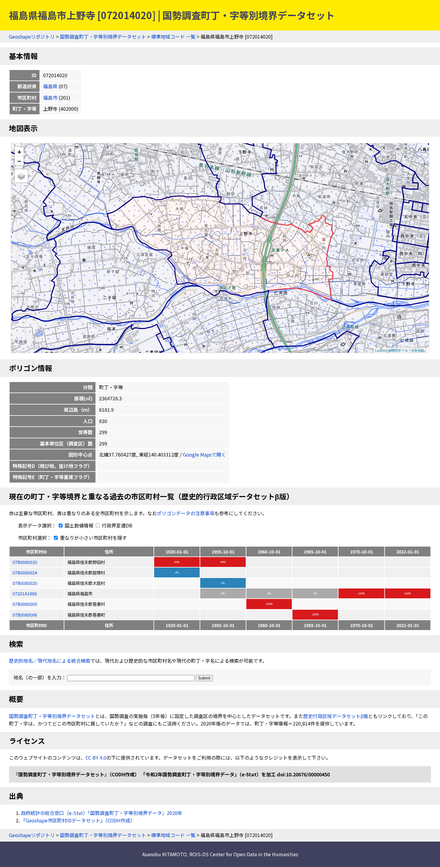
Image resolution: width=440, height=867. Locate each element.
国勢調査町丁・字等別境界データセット (103, 36)
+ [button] (19, 151)
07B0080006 (25, 615)
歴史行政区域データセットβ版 (335, 716)
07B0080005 (25, 604)
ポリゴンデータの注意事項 (185, 513)
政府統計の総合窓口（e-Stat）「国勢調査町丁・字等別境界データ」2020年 (101, 812)
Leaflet (380, 350)
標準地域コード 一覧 (173, 36)
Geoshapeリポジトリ (32, 36)
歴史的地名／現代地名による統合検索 (49, 660)
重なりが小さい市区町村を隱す (93, 537)
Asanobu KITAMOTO (164, 854)
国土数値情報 (79, 525)
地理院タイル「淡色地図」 (407, 350)
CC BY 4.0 (96, 757)
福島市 (50, 97)
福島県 (50, 86)
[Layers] (21, 175)
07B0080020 (25, 583)
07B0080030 (25, 562)
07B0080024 (25, 572)
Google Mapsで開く (204, 454)
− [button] (19, 160)
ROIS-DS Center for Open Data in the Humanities (243, 854)
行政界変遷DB (116, 525)
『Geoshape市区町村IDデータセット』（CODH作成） (78, 820)
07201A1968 (25, 593)
